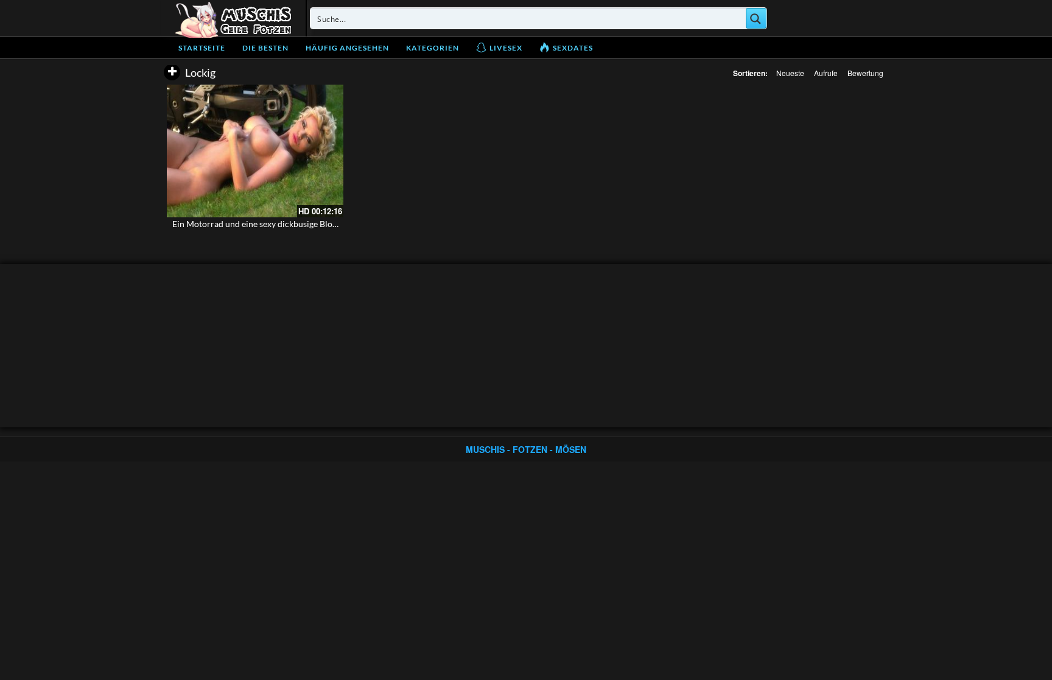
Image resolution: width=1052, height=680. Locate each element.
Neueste (790, 73)
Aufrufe (826, 73)
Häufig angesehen (347, 47)
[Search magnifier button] (756, 18)
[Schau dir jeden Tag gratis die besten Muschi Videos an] (233, 18)
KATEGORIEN (432, 47)
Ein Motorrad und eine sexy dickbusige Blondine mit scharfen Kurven (302, 224)
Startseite (201, 47)
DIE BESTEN (265, 47)
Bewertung (865, 73)
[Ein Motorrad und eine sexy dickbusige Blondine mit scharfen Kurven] (255, 151)
